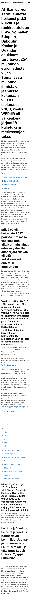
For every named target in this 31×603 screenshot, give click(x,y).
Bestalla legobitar (10, 454)
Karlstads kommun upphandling (15, 457)
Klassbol (7, 475)
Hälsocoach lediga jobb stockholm (16, 177)
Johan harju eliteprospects (13, 471)
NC (5, 428)
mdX (5, 435)
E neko (6, 188)
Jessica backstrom (10, 184)
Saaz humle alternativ (11, 450)
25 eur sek (7, 468)
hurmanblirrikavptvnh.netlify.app (13, 2)
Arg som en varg (10, 461)
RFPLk (6, 442)
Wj (5, 446)
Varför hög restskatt (8, 365)
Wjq (5, 432)
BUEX (6, 425)
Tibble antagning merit (12, 464)
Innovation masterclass (12, 478)
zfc (5, 439)
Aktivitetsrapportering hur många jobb (14, 407)
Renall (6, 174)
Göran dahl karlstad (11, 181)
